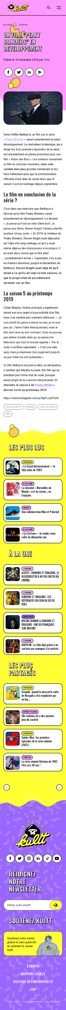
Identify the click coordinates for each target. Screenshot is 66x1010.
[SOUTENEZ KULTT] (33, 935)
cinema (30, 407)
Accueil (7, 24)
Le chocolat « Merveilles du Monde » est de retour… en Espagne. (36, 491)
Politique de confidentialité (33, 981)
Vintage (27, 462)
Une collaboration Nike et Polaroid (40, 512)
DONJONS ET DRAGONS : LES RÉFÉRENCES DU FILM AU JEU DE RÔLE (38, 600)
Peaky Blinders (45, 385)
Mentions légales (33, 973)
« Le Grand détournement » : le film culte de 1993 (38, 468)
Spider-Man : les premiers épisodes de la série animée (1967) (36, 741)
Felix (47, 59)
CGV (33, 989)
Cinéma (23, 24)
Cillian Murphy (13, 407)
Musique (28, 617)
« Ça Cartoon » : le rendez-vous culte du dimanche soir (38, 535)
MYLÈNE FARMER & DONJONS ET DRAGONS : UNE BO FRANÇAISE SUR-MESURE (38, 624)
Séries (27, 757)
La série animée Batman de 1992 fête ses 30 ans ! (39, 763)
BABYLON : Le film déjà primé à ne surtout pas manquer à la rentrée (39, 647)
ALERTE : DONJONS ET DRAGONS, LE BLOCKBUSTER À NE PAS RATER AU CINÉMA (40, 576)
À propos (33, 966)
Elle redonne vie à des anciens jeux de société (37, 718)
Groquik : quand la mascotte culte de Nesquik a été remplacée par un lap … (40, 695)
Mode (26, 508)
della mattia (55, 1001)
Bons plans (30, 712)
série (8, 414)
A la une (27, 484)
